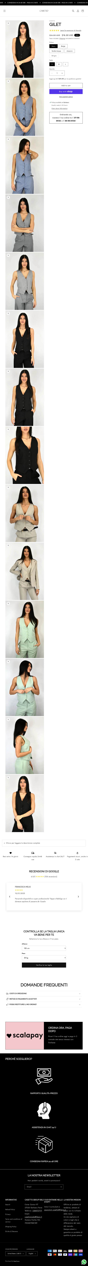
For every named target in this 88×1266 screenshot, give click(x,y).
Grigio (55, 56)
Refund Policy (10, 1209)
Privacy (7, 1214)
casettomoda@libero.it (33, 1217)
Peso (23, 953)
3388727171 (37, 1210)
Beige (63, 46)
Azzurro (70, 51)
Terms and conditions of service (13, 1220)
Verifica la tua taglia (44, 965)
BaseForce (16, 1261)
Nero (53, 46)
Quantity (52, 69)
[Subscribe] (60, 1186)
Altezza (24, 944)
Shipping (62, 38)
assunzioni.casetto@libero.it (55, 1210)
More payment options (66, 97)
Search (7, 1204)
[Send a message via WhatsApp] (84, 1262)
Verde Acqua (56, 51)
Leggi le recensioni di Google (70, 30)
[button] (4, 11)
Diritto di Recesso (11, 1231)
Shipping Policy (10, 1227)
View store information (59, 108)
